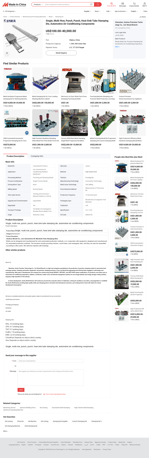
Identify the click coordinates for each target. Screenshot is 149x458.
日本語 (98, 445)
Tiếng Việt (124, 445)
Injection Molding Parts (27, 408)
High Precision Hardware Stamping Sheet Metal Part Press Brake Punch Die (137, 260)
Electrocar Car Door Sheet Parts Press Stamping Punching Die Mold (137, 195)
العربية (86, 445)
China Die (20, 421)
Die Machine (32, 421)
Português (38, 445)
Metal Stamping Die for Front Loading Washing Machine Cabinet (137, 178)
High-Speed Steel (91, 172)
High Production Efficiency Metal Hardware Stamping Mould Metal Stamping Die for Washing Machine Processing (137, 310)
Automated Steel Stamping (61, 408)
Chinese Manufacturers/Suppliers (48, 442)
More (117, 47)
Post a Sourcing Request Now (54, 394)
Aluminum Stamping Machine (13, 410)
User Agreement (86, 449)
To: (15, 366)
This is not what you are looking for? (30, 394)
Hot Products (21, 442)
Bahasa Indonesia (135, 445)
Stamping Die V (96, 421)
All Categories (9, 11)
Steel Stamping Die (31, 426)
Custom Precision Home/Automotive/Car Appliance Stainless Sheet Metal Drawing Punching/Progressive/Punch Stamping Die (137, 228)
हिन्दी (104, 445)
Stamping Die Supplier (60, 421)
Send (21, 390)
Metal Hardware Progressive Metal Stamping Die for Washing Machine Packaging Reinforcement (137, 162)
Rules (145, 11)
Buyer (97, 11)
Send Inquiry (61, 53)
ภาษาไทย (110, 445)
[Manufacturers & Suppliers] (14, 4)
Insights (129, 442)
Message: (12, 371)
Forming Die (89, 177)
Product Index (112, 442)
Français (46, 445)
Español (30, 445)
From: (14, 361)
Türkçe (117, 445)
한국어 (92, 445)
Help (107, 11)
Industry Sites (88, 442)
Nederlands (78, 445)
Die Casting (43, 408)
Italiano (63, 445)
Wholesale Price (77, 442)
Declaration (97, 449)
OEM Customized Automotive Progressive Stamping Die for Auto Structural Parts (137, 244)
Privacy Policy (107, 449)
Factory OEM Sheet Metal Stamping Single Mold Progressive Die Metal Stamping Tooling (137, 277)
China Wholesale (66, 442)
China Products (31, 442)
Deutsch (70, 445)
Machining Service (9, 408)
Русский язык (55, 445)
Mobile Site (122, 442)
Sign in (144, 6)
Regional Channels (100, 442)
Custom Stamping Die (79, 421)
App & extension (120, 11)
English (23, 445)
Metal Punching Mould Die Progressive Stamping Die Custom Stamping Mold (137, 293)
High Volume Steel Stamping (83, 408)
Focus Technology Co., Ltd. (60, 449)
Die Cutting (44, 421)
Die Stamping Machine (12, 426)
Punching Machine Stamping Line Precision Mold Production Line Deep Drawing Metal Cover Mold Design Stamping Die (137, 211)
